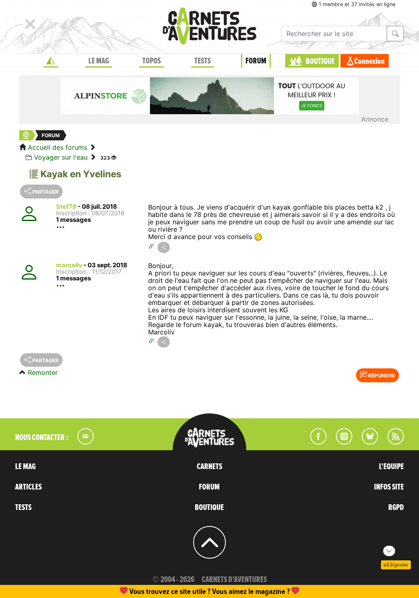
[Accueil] (50, 61)
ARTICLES (28, 487)
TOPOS (151, 61)
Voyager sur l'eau (61, 157)
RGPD (396, 507)
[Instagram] (341, 442)
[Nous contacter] (81, 442)
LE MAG (98, 61)
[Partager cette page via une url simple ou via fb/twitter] (164, 247)
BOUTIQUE (320, 61)
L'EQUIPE (391, 467)
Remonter (43, 372)
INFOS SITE (389, 487)
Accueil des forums (57, 147)
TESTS (202, 61)
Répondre (381, 375)
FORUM (256, 61)
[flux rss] (391, 442)
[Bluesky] (366, 442)
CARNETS (209, 467)
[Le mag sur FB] (315, 442)
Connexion (369, 61)
